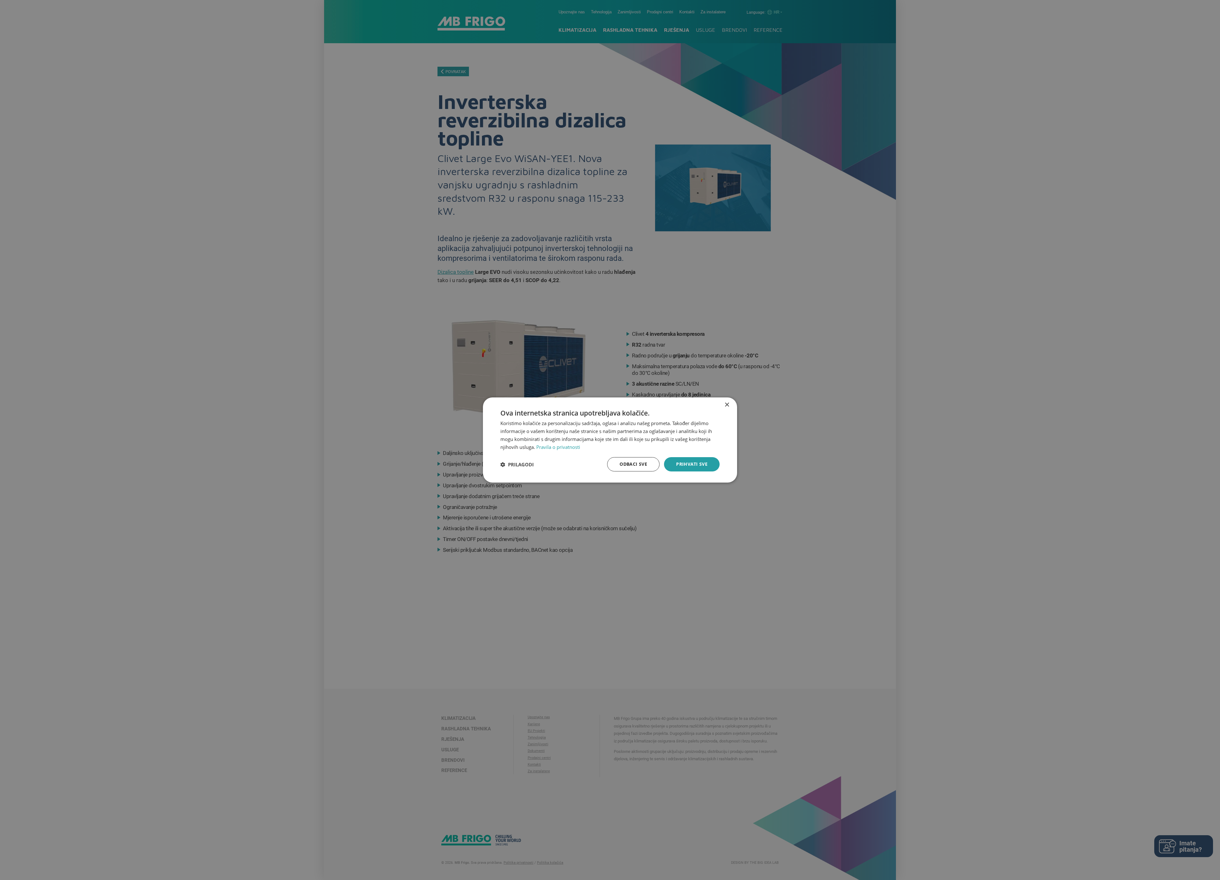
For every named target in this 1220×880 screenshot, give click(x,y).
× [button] (726, 405)
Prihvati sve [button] (692, 464)
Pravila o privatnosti (558, 447)
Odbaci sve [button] (633, 464)
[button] (517, 464)
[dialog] (610, 440)
